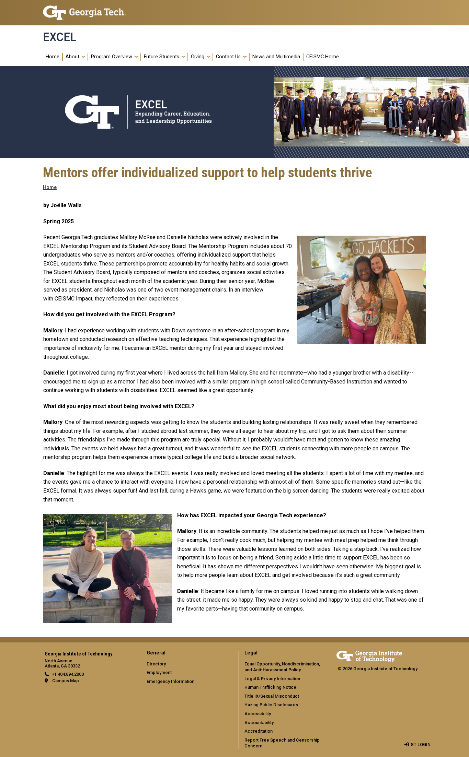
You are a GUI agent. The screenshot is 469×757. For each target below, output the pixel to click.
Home (52, 57)
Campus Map (65, 680)
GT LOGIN (421, 744)
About (72, 57)
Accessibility (257, 713)
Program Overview (111, 57)
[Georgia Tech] (369, 655)
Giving (197, 57)
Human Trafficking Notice (270, 687)
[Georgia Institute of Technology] (84, 10)
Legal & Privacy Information (272, 678)
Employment (159, 672)
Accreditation (258, 731)
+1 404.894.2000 (68, 674)
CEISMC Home (322, 57)
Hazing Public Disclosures (271, 704)
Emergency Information (170, 681)
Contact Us (228, 57)
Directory (156, 663)
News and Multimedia (276, 57)
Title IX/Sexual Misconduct (271, 696)
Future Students (161, 57)
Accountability (259, 722)
